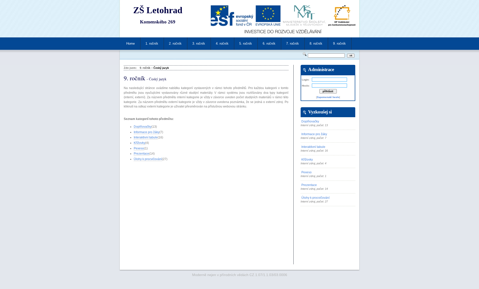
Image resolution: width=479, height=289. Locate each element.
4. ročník (222, 43)
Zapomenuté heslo (328, 97)
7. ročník (292, 43)
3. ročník (198, 43)
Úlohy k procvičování (148, 159)
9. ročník (339, 43)
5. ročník (245, 43)
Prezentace (141, 153)
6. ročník (269, 43)
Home (130, 43)
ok (351, 55)
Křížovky (139, 143)
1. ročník (151, 43)
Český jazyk (161, 67)
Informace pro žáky (146, 132)
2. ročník (175, 43)
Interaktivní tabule (146, 137)
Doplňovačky (142, 126)
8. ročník (316, 43)
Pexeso (139, 148)
